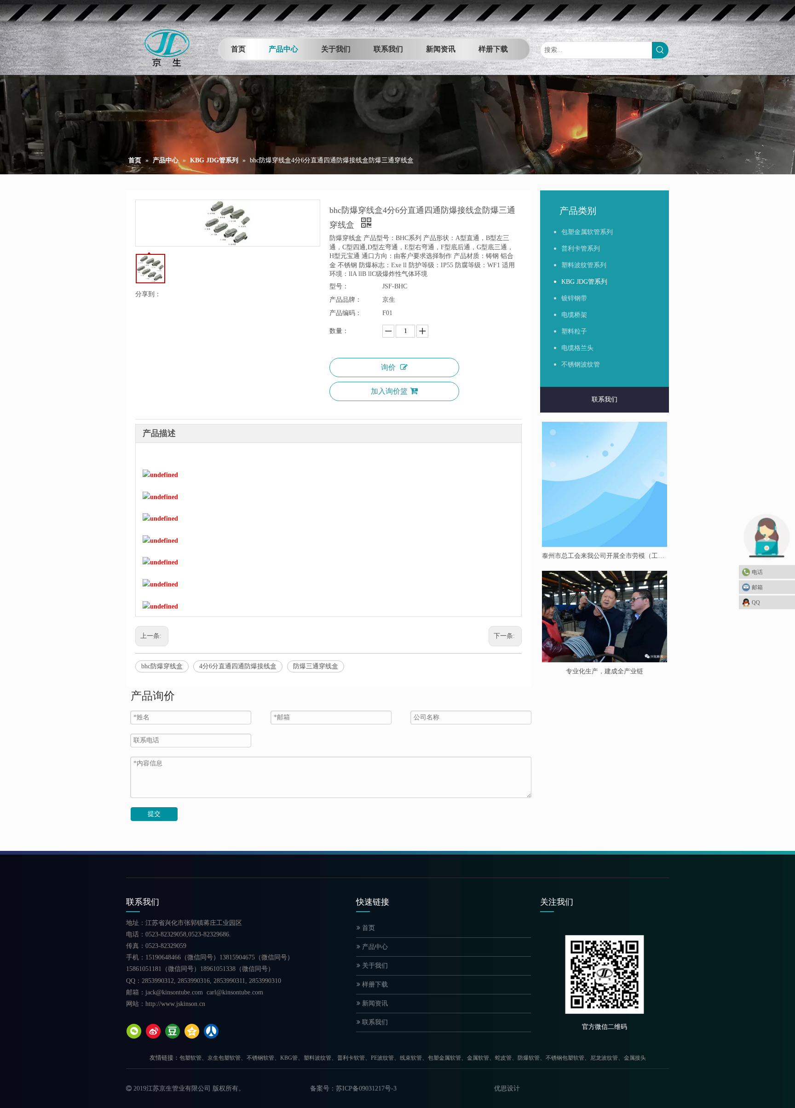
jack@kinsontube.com (174, 992)
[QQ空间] (191, 1031)
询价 (388, 367)
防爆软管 (529, 1058)
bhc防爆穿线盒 (162, 666)
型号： (339, 286)
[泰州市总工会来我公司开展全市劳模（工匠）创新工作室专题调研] (604, 484)
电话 (757, 571)
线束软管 (411, 1058)
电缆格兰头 (577, 347)
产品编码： (345, 313)
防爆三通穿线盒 (315, 666)
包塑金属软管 (444, 1058)
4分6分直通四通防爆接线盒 (238, 666)
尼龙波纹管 (604, 1058)
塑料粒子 (574, 331)
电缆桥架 (574, 314)
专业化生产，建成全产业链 (604, 671)
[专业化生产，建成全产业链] (604, 616)
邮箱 (757, 587)
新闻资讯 (374, 1003)
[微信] (134, 1031)
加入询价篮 (389, 391)
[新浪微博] (153, 1031)
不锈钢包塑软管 (565, 1058)
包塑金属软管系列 (587, 232)
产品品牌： (345, 299)
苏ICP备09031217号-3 (366, 1088)
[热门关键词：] (660, 50)
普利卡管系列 (580, 248)
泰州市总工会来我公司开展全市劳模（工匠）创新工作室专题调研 (604, 555)
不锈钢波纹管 (580, 364)
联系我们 (604, 399)
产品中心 (374, 946)
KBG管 (289, 1058)
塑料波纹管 (317, 1058)
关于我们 (374, 965)
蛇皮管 (503, 1058)
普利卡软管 (351, 1058)
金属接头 (635, 1058)
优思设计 (507, 1088)
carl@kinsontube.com (235, 992)
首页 (367, 927)
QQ (756, 602)
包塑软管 (190, 1058)
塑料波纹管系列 (583, 265)
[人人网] (211, 1031)
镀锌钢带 (574, 298)
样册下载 (374, 984)
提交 (154, 813)
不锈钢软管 (260, 1058)
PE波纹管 (382, 1058)
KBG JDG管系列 (584, 281)
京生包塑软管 (224, 1058)
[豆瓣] (172, 1031)
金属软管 (478, 1058)
